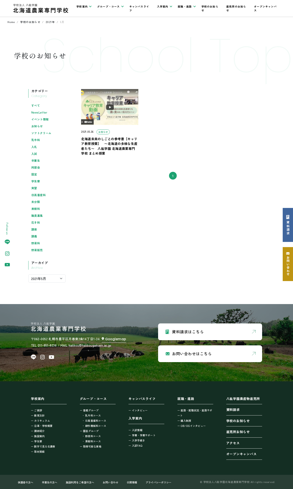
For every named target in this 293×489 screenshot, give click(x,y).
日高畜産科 (38, 195)
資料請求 (233, 409)
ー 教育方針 (38, 415)
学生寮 (35, 181)
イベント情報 (39, 119)
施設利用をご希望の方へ (80, 482)
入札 (34, 147)
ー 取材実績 (38, 451)
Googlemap (115, 339)
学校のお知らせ (209, 8)
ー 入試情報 (135, 430)
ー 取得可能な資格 (90, 446)
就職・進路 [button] (185, 6)
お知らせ (37, 126)
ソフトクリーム (41, 133)
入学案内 (135, 418)
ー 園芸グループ (89, 431)
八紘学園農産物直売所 (243, 398)
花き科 (35, 222)
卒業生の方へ (49, 482)
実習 (34, 188)
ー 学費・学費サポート (142, 435)
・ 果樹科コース (91, 441)
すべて (35, 105)
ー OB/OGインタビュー (191, 425)
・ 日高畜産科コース (94, 420)
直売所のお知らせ (236, 8)
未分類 (35, 202)
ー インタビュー (138, 410)
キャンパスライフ (139, 8)
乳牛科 (35, 140)
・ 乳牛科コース (91, 415)
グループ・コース (93, 398)
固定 (34, 174)
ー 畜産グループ (89, 410)
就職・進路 (185, 398)
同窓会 (35, 167)
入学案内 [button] (162, 6)
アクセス (233, 443)
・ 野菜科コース (91, 436)
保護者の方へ (25, 482)
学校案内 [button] (82, 6)
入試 (34, 154)
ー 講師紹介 (38, 431)
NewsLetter (39, 112)
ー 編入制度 (184, 420)
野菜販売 (37, 250)
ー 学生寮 (36, 441)
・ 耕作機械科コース (94, 425)
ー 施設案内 (38, 436)
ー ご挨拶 (36, 410)
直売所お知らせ (238, 431)
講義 (34, 236)
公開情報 (132, 482)
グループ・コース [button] (108, 6)
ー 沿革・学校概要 (42, 425)
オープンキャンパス (265, 8)
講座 (34, 229)
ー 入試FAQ (135, 445)
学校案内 (37, 398)
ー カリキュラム (40, 420)
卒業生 (35, 160)
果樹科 (35, 209)
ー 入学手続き (136, 440)
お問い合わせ (110, 482)
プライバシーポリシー (158, 482)
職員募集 (37, 216)
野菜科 (35, 243)
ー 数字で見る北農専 (43, 446)
